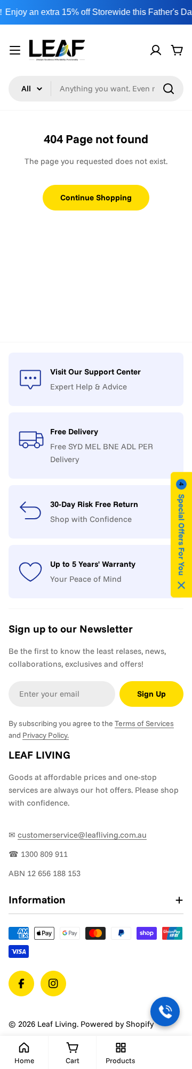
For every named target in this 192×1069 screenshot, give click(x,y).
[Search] (168, 88)
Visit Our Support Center (95, 371)
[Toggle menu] (15, 50)
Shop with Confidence (91, 519)
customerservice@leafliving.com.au (82, 835)
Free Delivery (74, 431)
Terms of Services (144, 723)
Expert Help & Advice (88, 386)
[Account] (155, 50)
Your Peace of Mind (86, 579)
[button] (181, 534)
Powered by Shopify (117, 1024)
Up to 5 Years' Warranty (92, 564)
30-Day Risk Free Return (94, 504)
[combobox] (96, 89)
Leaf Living (57, 1024)
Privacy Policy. (45, 735)
